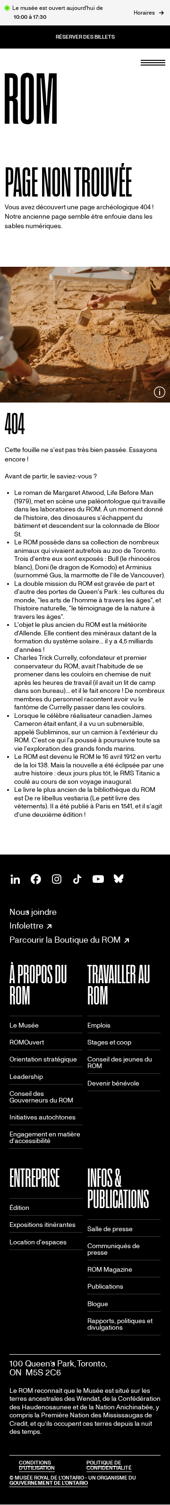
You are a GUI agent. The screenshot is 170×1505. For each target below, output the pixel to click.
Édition (19, 1208)
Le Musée (24, 1025)
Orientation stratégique (43, 1059)
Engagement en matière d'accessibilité (44, 1137)
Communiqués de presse (113, 1249)
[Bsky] (119, 879)
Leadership (26, 1077)
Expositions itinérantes (42, 1225)
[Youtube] (98, 879)
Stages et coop (109, 1042)
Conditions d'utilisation (37, 1465)
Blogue (97, 1304)
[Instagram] (56, 879)
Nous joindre (33, 912)
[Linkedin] (15, 879)
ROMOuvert (26, 1042)
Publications (105, 1287)
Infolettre (26, 926)
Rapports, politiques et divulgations (120, 1324)
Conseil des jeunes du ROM (119, 1062)
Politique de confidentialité (109, 1465)
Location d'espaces (38, 1242)
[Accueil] (52, 98)
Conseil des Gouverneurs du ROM (41, 1097)
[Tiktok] (77, 879)
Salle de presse (110, 1229)
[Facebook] (36, 879)
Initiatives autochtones (42, 1117)
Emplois (98, 1025)
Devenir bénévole (113, 1083)
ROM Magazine (109, 1270)
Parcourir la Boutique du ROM (65, 940)
